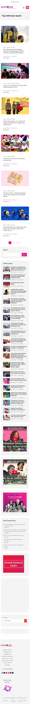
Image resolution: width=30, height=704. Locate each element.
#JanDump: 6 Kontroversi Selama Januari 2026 (14, 159)
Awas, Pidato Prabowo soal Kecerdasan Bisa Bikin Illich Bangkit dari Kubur (18, 276)
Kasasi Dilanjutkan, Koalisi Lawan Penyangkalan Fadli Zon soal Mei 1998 (18, 317)
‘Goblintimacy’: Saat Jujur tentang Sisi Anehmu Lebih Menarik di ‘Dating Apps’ (18, 402)
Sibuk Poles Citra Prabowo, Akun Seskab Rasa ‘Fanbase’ (18, 372)
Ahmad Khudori (7, 163)
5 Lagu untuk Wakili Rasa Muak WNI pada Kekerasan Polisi (15, 86)
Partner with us (23, 700)
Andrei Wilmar (6, 56)
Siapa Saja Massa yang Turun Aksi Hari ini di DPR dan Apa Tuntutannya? (18, 332)
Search (5, 250)
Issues (4, 47)
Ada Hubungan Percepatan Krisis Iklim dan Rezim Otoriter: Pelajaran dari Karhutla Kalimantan (18, 301)
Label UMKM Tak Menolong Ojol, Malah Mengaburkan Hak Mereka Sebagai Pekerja (18, 340)
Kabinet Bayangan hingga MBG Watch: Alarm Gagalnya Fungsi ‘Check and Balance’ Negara (18, 365)
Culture (4, 83)
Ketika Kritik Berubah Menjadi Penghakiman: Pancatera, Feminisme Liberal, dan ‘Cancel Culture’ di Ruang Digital (19, 355)
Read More (6, 58)
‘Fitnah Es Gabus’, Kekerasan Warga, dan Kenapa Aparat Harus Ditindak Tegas (14, 194)
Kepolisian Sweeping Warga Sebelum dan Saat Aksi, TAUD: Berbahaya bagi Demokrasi (18, 268)
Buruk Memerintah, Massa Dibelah (17, 283)
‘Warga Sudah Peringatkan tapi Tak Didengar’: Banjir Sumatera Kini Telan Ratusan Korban (15, 530)
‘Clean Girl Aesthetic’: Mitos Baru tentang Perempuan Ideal (19, 379)
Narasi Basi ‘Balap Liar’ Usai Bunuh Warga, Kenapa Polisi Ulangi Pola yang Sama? (14, 122)
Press (14, 701)
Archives (5, 617)
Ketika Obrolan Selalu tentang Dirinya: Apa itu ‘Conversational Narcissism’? (19, 394)
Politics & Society (11, 47)
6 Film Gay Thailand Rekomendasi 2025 (14, 535)
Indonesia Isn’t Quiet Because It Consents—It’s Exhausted (19, 347)
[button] (27, 7)
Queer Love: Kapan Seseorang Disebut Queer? (13, 545)
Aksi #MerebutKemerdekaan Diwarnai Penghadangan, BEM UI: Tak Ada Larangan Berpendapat (13, 51)
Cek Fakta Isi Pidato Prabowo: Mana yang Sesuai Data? (18, 416)
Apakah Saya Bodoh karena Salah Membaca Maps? (18, 386)
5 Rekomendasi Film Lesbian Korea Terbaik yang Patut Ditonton (14, 525)
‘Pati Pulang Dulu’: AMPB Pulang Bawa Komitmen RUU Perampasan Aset (18, 325)
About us (5, 700)
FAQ (19, 701)
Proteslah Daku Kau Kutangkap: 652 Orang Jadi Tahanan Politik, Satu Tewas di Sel (14, 228)
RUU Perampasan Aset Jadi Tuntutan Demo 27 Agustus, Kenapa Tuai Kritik (18, 309)
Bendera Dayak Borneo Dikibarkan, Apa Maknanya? (18, 409)
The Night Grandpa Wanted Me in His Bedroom (13, 540)
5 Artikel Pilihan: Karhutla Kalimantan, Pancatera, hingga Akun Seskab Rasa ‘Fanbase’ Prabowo (18, 291)
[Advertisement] (15, 595)
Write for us (13, 700)
